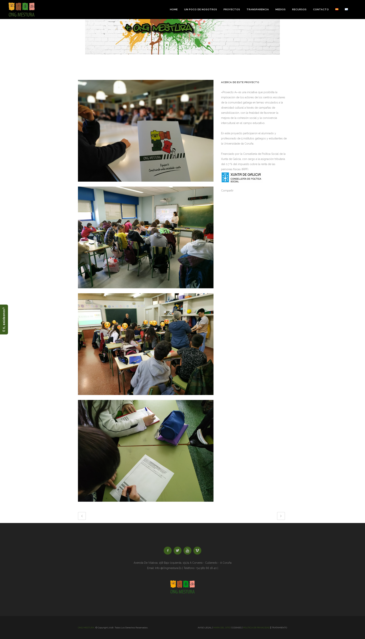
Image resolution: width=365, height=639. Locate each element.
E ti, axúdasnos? (4, 320)
